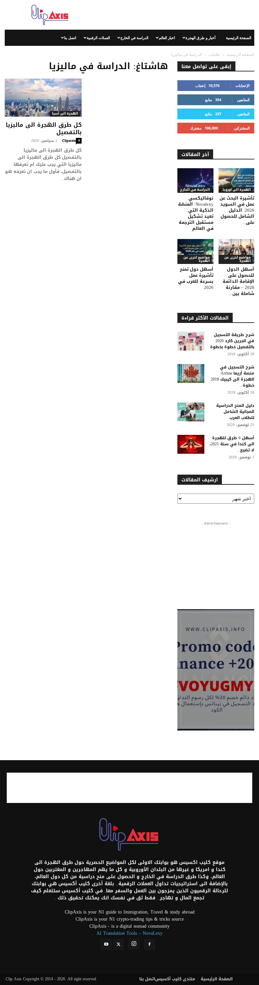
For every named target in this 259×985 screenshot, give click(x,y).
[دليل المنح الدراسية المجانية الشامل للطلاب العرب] (190, 411)
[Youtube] (106, 944)
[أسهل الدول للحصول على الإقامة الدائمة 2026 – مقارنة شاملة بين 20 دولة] (237, 251)
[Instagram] (133, 943)
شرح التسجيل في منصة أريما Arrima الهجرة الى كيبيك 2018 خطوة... (232, 376)
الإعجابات (242, 85)
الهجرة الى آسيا (65, 114)
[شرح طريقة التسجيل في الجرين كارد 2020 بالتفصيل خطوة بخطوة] (190, 341)
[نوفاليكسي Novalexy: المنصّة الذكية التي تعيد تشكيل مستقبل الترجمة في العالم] (195, 180)
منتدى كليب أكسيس (175, 979)
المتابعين (243, 99)
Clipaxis (69, 140)
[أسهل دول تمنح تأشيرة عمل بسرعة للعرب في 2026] (195, 251)
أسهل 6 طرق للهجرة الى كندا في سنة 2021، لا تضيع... (231, 444)
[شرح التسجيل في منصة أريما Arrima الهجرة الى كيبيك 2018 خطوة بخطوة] (190, 373)
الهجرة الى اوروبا (237, 190)
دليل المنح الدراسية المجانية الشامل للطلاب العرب (235, 411)
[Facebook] (149, 944)
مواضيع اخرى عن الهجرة (196, 259)
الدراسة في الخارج (134, 37)
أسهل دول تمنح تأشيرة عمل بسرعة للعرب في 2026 (195, 278)
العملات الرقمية (98, 37)
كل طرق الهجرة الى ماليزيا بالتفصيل (44, 128)
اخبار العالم (167, 37)
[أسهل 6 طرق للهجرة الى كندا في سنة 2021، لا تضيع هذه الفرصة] (190, 444)
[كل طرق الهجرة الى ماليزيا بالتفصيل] (43, 98)
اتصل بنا (70, 37)
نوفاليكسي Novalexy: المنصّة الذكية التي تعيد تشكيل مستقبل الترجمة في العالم (195, 213)
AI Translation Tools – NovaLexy (129, 933)
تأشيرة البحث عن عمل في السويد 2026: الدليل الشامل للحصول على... (237, 210)
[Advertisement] (175, 15)
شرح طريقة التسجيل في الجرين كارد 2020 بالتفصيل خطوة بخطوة (232, 341)
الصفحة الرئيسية (238, 37)
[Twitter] (118, 944)
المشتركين (242, 127)
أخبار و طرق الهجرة (200, 37)
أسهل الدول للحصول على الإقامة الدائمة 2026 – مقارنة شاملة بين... (238, 281)
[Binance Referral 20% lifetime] (215, 669)
